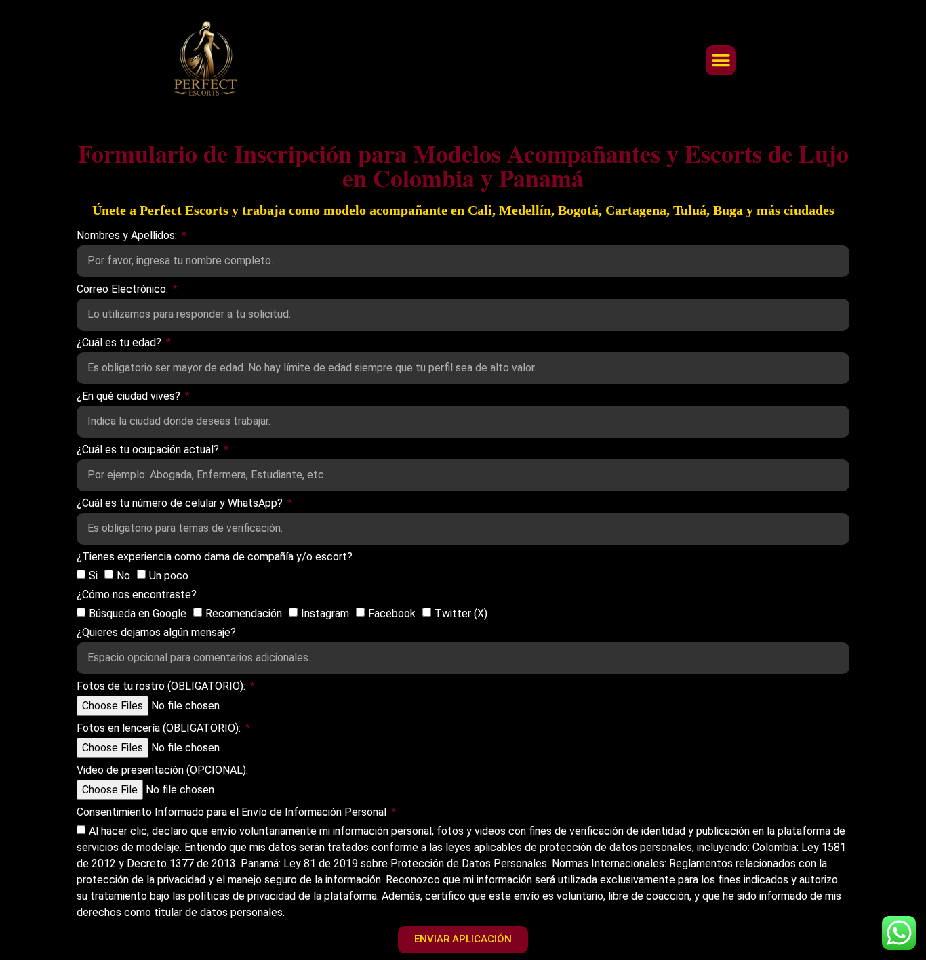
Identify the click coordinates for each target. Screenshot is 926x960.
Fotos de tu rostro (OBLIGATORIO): (162, 686)
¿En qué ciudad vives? (130, 396)
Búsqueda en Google (137, 612)
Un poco (168, 574)
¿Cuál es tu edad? (120, 343)
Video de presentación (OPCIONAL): (162, 770)
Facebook (392, 612)
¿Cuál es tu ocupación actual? (149, 450)
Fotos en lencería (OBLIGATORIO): (160, 728)
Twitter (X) (461, 612)
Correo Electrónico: (124, 289)
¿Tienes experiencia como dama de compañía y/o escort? (215, 557)
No (123, 574)
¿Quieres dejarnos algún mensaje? (156, 633)
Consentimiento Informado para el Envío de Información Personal (233, 812)
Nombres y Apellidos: (128, 236)
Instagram (325, 612)
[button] (721, 60)
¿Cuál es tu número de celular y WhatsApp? (181, 503)
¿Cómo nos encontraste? (137, 595)
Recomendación (243, 612)
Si (93, 574)
